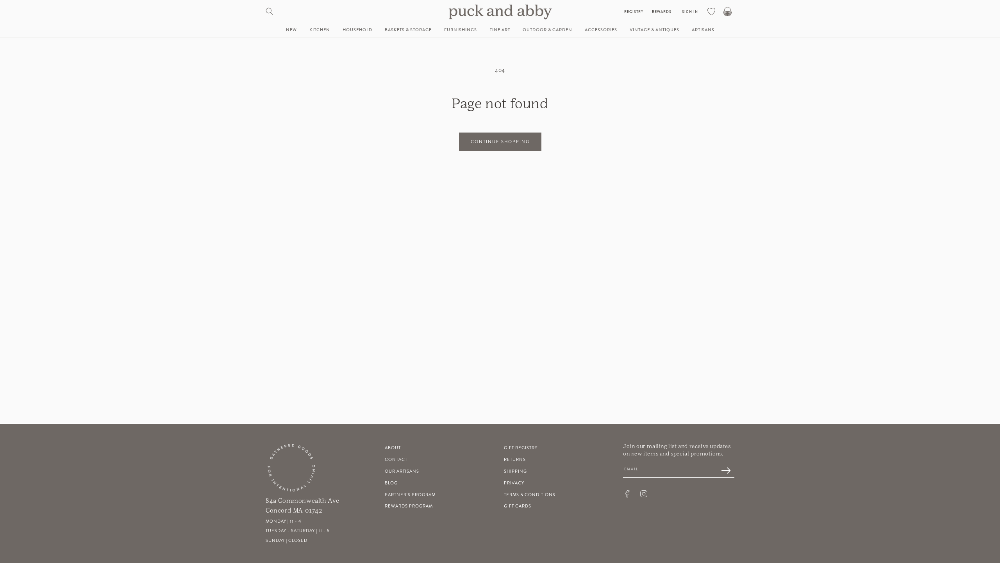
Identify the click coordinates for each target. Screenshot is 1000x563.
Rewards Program (409, 506)
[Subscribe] (721, 471)
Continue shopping (500, 142)
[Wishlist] (711, 11)
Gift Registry (521, 448)
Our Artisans (402, 471)
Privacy (514, 483)
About (393, 448)
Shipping (515, 471)
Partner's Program (410, 495)
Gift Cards (517, 506)
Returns (515, 460)
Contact (396, 460)
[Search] (269, 11)
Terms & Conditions (529, 495)
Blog (391, 483)
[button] (319, 30)
